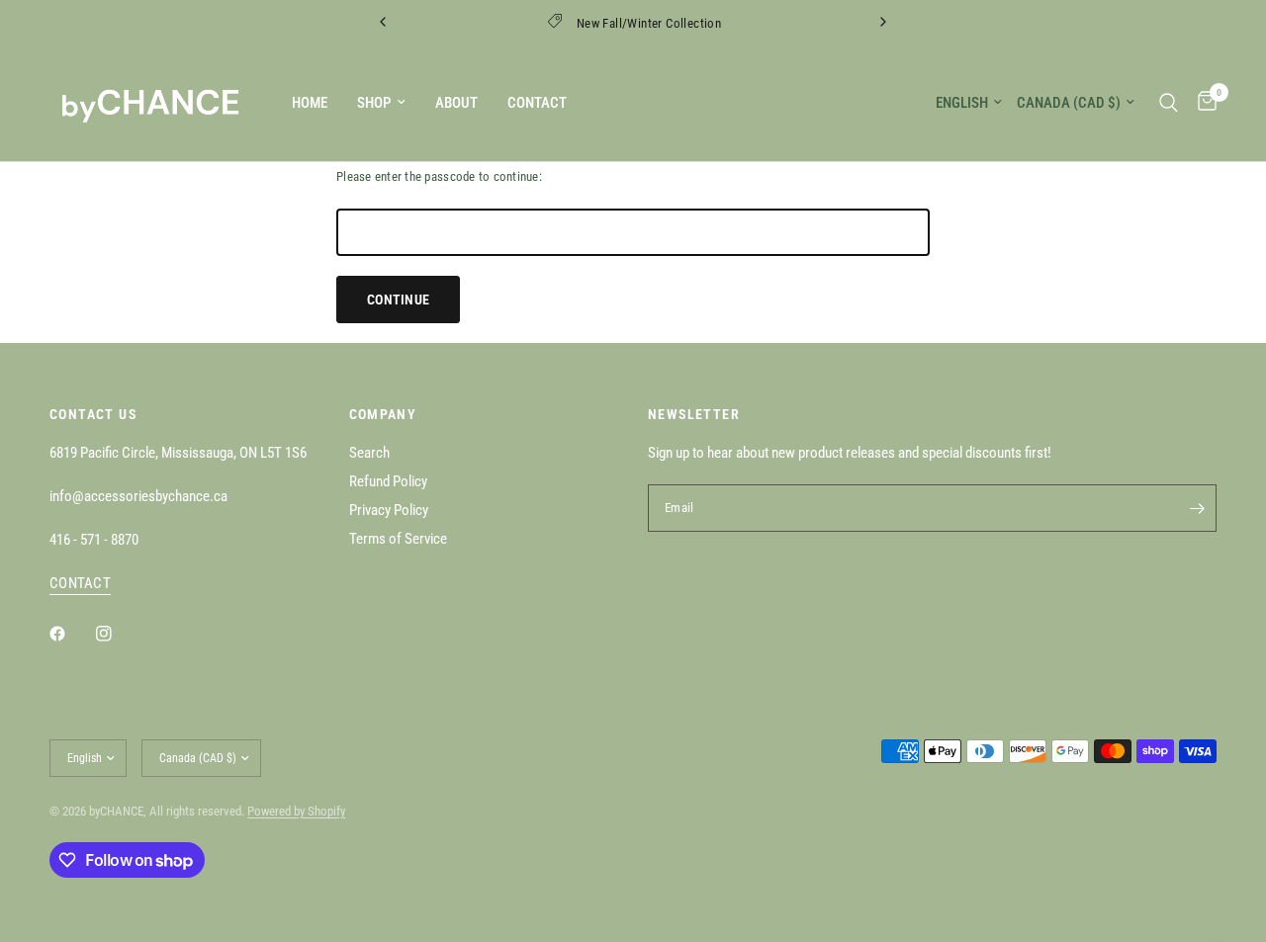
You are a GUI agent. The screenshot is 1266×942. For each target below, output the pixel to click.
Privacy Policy (388, 510)
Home (309, 103)
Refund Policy (388, 481)
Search (369, 453)
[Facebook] (71, 633)
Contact (537, 103)
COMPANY (383, 414)
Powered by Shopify (296, 811)
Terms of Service (398, 539)
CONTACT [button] (80, 583)
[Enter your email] (1197, 508)
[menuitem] (309, 103)
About (456, 103)
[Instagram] (117, 633)
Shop (374, 103)
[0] (1202, 102)
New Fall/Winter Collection (649, 23)
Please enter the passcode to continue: (439, 176)
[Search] (1168, 102)
